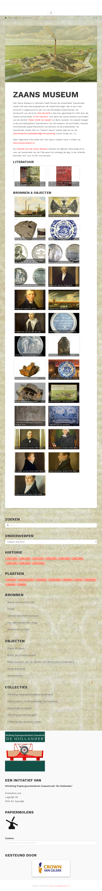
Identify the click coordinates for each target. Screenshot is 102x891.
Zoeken (9, 838)
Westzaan (68, 580)
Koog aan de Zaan (26, 580)
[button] (51, 13)
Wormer (79, 580)
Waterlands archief (18, 629)
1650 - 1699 (25, 558)
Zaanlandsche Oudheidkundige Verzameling (34, 133)
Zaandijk (22, 584)
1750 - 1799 (51, 558)
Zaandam (11, 584)
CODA (10, 608)
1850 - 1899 (77, 558)
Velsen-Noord (55, 580)
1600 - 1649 (12, 558)
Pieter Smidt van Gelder (40, 120)
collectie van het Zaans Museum (32, 149)
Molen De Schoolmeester (21, 655)
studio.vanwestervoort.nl (59, 886)
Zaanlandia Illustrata (19, 708)
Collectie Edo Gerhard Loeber (24, 721)
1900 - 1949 (12, 563)
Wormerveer (90, 580)
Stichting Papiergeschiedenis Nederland (30, 694)
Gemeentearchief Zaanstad (23, 615)
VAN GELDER (43, 113)
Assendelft (11, 580)
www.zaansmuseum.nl (24, 143)
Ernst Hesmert (40, 116)
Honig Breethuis (16, 668)
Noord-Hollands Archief (20, 602)
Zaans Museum (16, 648)
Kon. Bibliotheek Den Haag (22, 622)
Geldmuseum (15, 675)
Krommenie (41, 580)
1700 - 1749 (38, 558)
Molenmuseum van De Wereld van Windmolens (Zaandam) (40, 661)
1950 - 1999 (25, 563)
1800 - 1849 (64, 558)
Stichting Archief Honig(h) (21, 714)
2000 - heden (39, 563)
